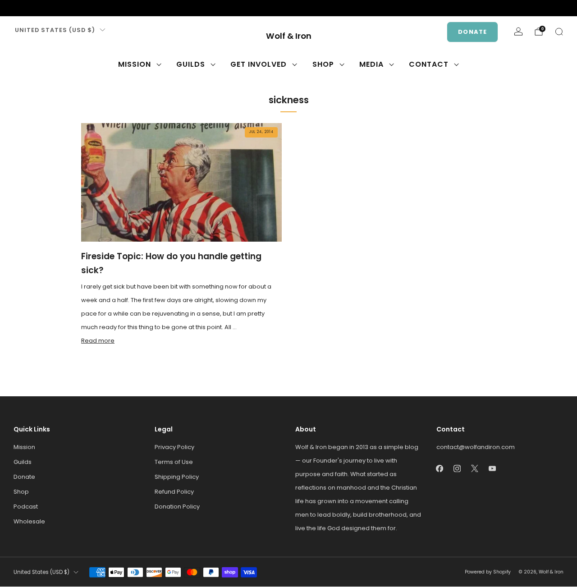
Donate (472, 32)
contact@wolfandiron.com (475, 447)
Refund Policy (174, 491)
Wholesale (29, 521)
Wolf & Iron (288, 36)
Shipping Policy (177, 476)
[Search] (558, 31)
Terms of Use (174, 462)
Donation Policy (177, 506)
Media (371, 64)
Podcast (26, 506)
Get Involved (258, 64)
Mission (134, 64)
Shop (323, 64)
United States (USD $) (55, 30)
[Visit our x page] (47, 8)
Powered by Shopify (488, 572)
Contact (429, 64)
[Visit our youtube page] (61, 8)
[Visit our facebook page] (18, 8)
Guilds (190, 64)
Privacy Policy (174, 447)
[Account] (518, 31)
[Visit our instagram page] (32, 8)
